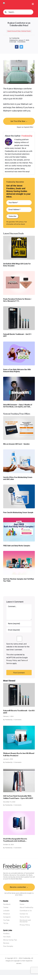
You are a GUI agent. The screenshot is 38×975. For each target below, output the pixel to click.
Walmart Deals (26, 31)
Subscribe (12, 216)
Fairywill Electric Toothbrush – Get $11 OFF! (17, 335)
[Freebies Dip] (8, 3)
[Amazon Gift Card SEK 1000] (19, 417)
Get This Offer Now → (19, 121)
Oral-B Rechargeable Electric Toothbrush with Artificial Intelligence (15, 840)
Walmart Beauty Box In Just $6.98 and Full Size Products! (18, 754)
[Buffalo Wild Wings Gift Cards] (19, 237)
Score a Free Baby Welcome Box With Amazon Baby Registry (17, 371)
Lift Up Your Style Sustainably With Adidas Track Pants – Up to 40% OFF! (18, 797)
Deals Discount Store (14, 31)
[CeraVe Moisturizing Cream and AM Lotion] (19, 450)
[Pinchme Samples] (19, 552)
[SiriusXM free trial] (19, 378)
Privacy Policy (11, 660)
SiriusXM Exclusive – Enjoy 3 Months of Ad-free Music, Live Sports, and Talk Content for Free (17, 406)
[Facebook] (16, 46)
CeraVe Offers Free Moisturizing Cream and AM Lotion (17, 478)
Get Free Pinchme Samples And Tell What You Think (18, 580)
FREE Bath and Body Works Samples (16, 546)
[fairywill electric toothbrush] (19, 307)
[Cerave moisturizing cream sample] (19, 485)
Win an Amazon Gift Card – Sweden (16, 444)
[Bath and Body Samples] (19, 519)
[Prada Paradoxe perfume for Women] (19, 272)
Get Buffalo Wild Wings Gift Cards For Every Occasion (17, 265)
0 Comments (21, 42)
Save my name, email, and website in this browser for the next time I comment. (17, 647)
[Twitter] (21, 46)
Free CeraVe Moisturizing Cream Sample (18, 512)
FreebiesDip (26, 136)
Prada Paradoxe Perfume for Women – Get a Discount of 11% (17, 300)
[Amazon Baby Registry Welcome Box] (19, 342)
